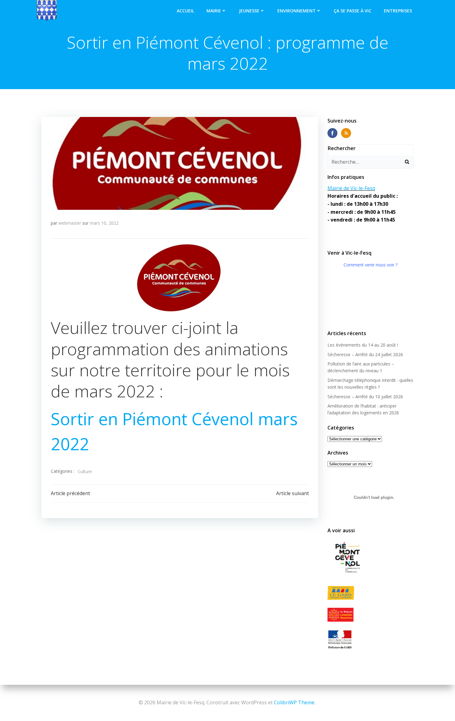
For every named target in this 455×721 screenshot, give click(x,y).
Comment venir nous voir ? (370, 265)
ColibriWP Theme (294, 702)
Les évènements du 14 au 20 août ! (362, 345)
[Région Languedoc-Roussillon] (370, 614)
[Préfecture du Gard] (370, 639)
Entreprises (398, 11)
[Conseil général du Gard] (370, 593)
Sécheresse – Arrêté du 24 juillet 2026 (365, 354)
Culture (85, 471)
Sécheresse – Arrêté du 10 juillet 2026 (365, 396)
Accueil (185, 11)
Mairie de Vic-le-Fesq (351, 188)
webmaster (69, 223)
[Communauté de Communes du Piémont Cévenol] (370, 558)
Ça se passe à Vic (352, 11)
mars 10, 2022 (104, 223)
